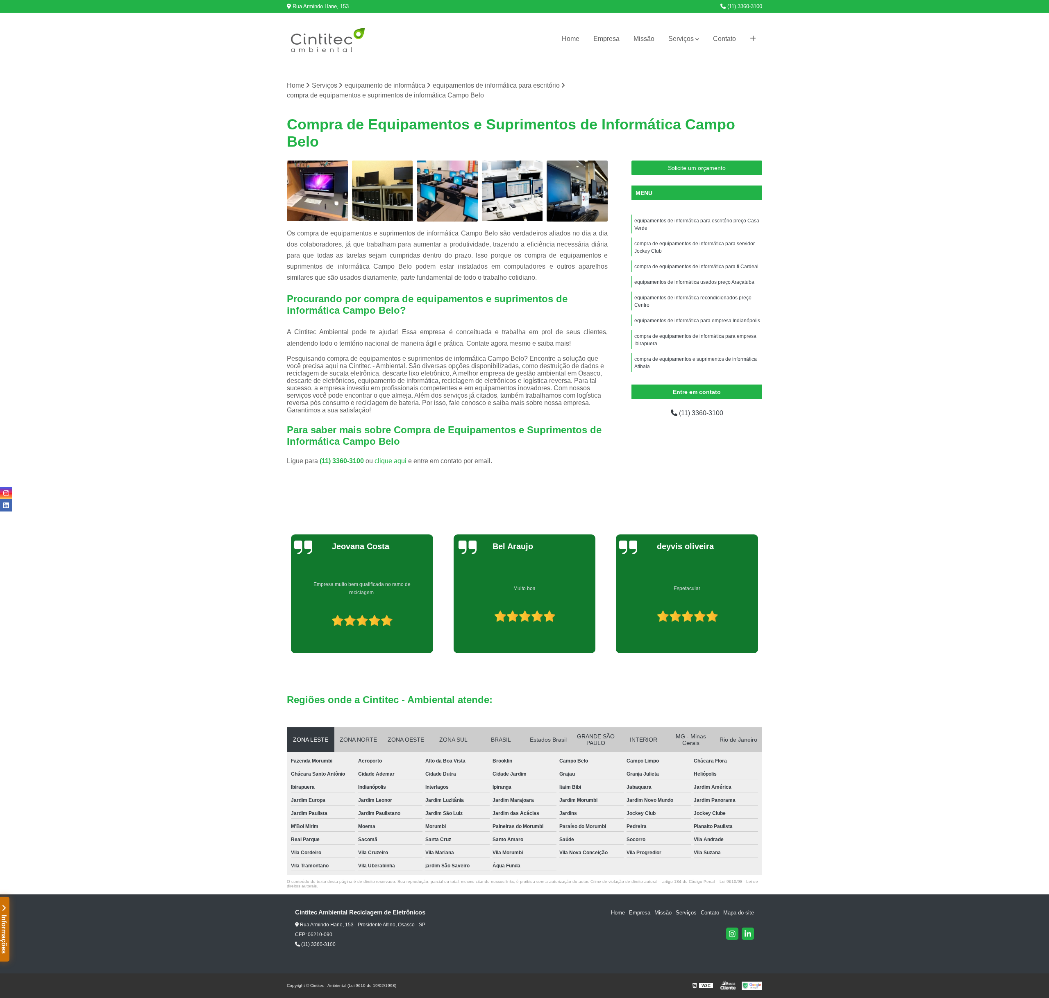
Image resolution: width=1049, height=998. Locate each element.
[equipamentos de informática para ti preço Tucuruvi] (577, 191)
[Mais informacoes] (753, 39)
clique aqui (390, 460)
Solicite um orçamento (697, 168)
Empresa (606, 38)
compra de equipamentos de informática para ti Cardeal (696, 266)
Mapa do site (738, 913)
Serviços (681, 38)
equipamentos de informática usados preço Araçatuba (694, 282)
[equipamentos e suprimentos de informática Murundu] (447, 191)
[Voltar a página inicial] (328, 39)
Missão (643, 38)
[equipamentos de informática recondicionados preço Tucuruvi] (382, 191)
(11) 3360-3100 (744, 6)
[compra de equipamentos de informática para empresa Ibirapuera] (512, 191)
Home (570, 38)
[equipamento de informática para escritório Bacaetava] (317, 191)
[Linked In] (748, 934)
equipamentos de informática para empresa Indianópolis (697, 321)
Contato (724, 38)
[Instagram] (732, 934)
